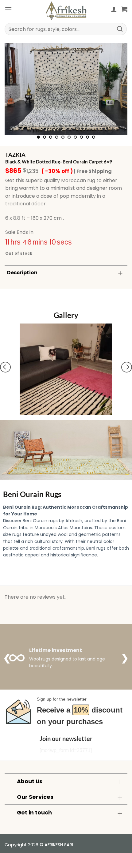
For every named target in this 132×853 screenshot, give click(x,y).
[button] (8, 9)
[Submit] (120, 29)
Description (22, 272)
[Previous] (14, 89)
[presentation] (5, 367)
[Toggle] (120, 273)
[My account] (114, 9)
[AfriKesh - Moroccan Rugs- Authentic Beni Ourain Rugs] (66, 10)
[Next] (117, 89)
